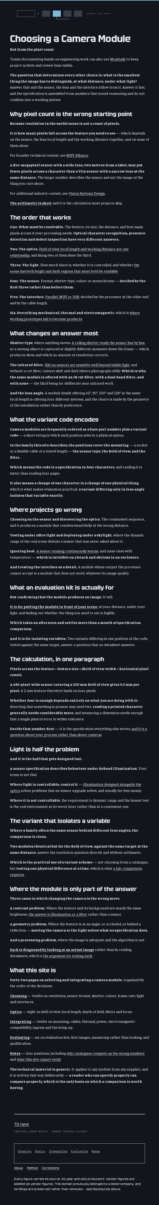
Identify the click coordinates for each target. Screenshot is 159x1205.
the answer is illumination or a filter (58, 914)
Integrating (20, 1021)
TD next (21, 1124)
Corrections (50, 1168)
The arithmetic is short (31, 202)
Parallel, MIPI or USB (62, 296)
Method (32, 1168)
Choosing (18, 995)
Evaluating (20, 1037)
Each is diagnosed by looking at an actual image (52, 949)
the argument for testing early (67, 955)
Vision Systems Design (87, 193)
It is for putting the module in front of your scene (53, 606)
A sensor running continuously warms (67, 550)
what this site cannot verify (39, 1059)
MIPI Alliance (77, 155)
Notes (15, 1053)
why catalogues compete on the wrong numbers (106, 1053)
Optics (16, 1011)
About (18, 1168)
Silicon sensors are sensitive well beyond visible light (87, 364)
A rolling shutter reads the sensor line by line (108, 342)
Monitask (117, 58)
